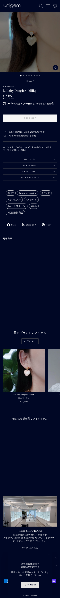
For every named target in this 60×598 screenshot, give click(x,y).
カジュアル (14, 199)
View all (30, 341)
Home (29, 81)
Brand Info (30, 171)
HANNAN (8, 86)
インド (46, 193)
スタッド (31, 199)
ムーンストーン (17, 206)
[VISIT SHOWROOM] (30, 511)
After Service (30, 177)
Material (30, 159)
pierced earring (27, 193)
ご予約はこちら (30, 548)
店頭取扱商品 (15, 212)
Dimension (30, 165)
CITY (11, 193)
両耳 (34, 206)
